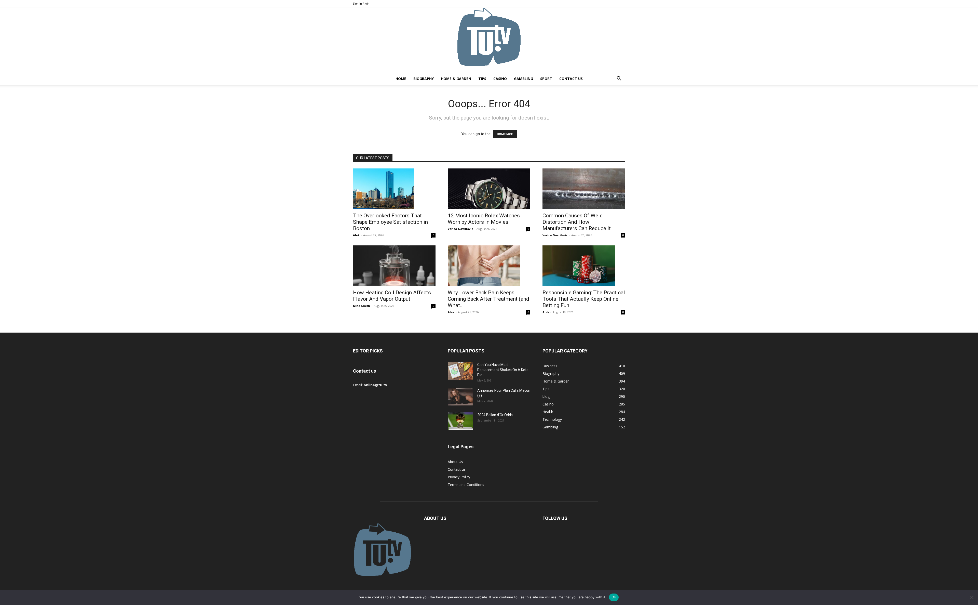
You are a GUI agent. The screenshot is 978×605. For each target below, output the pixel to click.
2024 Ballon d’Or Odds (495, 415)
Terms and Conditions (466, 484)
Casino (500, 78)
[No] (971, 597)
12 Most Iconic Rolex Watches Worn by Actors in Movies (484, 219)
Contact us (571, 78)
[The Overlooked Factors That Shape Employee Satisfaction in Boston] (394, 188)
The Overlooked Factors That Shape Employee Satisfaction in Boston (390, 222)
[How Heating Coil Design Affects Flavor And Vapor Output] (394, 265)
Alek (356, 235)
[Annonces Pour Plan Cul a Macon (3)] (460, 396)
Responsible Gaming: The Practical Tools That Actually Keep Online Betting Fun (583, 299)
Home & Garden (456, 78)
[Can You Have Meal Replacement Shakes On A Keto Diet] (460, 371)
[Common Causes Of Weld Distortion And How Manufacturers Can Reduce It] (583, 188)
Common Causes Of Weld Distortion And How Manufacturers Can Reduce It (576, 222)
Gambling (523, 78)
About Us (455, 461)
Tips (482, 78)
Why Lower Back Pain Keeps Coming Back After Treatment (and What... (488, 299)
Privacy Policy (459, 477)
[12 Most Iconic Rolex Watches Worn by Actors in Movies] (489, 188)
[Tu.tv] (489, 40)
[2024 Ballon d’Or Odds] (460, 421)
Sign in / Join (361, 3)
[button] (619, 79)
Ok (614, 597)
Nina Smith (361, 306)
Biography (423, 78)
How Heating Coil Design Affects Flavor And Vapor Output (392, 296)
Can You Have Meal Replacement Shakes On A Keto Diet (502, 370)
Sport (546, 78)
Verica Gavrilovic (460, 229)
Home (401, 78)
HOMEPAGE (505, 134)
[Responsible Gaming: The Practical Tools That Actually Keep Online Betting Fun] (583, 265)
